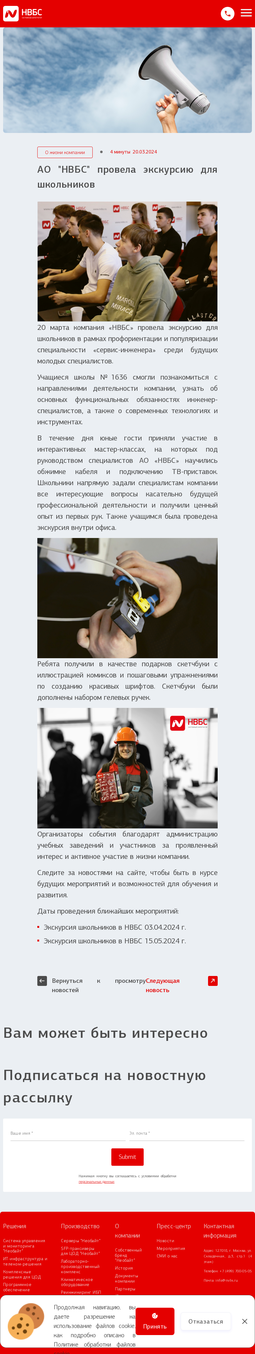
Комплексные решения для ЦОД (22, 1275)
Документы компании (126, 1279)
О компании (127, 1231)
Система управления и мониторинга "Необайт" (24, 1246)
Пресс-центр (174, 1226)
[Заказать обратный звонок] (227, 14)
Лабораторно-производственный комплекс (80, 1266)
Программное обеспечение (17, 1287)
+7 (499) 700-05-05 (236, 1271)
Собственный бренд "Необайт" (128, 1255)
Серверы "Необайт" (80, 1240)
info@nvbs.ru (227, 1280)
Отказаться (205, 1321)
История (124, 1268)
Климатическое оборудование (77, 1282)
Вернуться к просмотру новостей (99, 985)
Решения (14, 1226)
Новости (165, 1240)
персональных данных (96, 1181)
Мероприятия (171, 1248)
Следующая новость (162, 985)
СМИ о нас (167, 1256)
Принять (155, 1326)
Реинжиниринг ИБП (81, 1292)
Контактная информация (220, 1231)
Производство (80, 1226)
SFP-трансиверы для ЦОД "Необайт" (80, 1251)
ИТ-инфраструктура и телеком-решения (25, 1261)
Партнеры (125, 1289)
